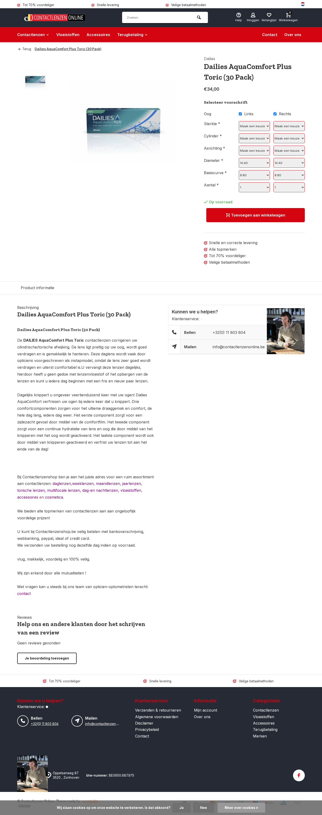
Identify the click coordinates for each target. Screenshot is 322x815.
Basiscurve (215, 172)
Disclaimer (144, 723)
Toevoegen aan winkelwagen (258, 215)
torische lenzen (31, 490)
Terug (26, 49)
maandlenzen (108, 483)
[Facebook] (299, 775)
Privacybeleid (147, 729)
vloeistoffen (130, 490)
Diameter (213, 160)
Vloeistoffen (67, 34)
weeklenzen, (84, 483)
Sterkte (212, 123)
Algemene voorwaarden (156, 716)
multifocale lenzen (63, 490)
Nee (203, 808)
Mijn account (205, 710)
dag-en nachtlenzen (100, 490)
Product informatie (37, 287)
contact (24, 593)
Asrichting (214, 148)
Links (248, 113)
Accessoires (98, 34)
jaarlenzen (131, 483)
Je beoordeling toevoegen (47, 658)
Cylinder (213, 136)
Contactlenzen (31, 34)
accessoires (27, 497)
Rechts (285, 113)
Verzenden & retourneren (158, 710)
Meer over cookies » (241, 808)
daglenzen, (62, 483)
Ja (181, 808)
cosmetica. (54, 497)
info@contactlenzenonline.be (239, 346)
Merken (260, 736)
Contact (269, 34)
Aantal (211, 185)
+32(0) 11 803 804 (229, 332)
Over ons (292, 34)
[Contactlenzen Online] (55, 18)
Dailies (209, 58)
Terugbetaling (130, 34)
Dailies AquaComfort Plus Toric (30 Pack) (68, 49)
